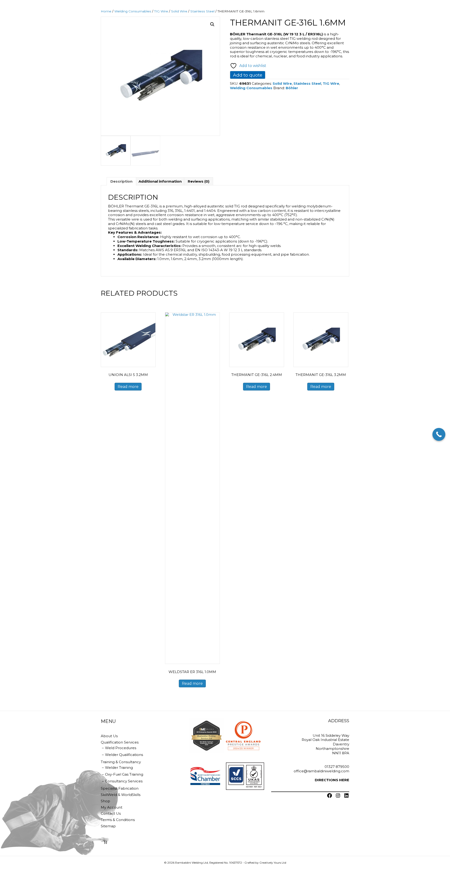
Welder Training (119, 767)
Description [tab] (121, 181)
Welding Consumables (132, 11)
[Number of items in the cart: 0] (105, 842)
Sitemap (108, 826)
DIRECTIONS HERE (332, 780)
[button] (212, 24)
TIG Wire (161, 11)
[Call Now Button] (438, 434)
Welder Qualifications (124, 754)
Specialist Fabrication (120, 788)
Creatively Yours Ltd (272, 862)
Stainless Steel (202, 11)
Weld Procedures (120, 748)
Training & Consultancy (121, 762)
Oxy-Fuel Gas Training (124, 774)
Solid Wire (179, 11)
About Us (109, 736)
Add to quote (247, 75)
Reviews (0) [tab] (198, 181)
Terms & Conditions (118, 819)
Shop (105, 801)
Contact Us (111, 813)
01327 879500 (337, 766)
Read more (128, 386)
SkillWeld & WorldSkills (120, 794)
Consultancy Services (123, 781)
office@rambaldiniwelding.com (321, 771)
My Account (111, 807)
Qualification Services (120, 742)
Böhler (292, 88)
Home (106, 11)
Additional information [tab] (160, 181)
